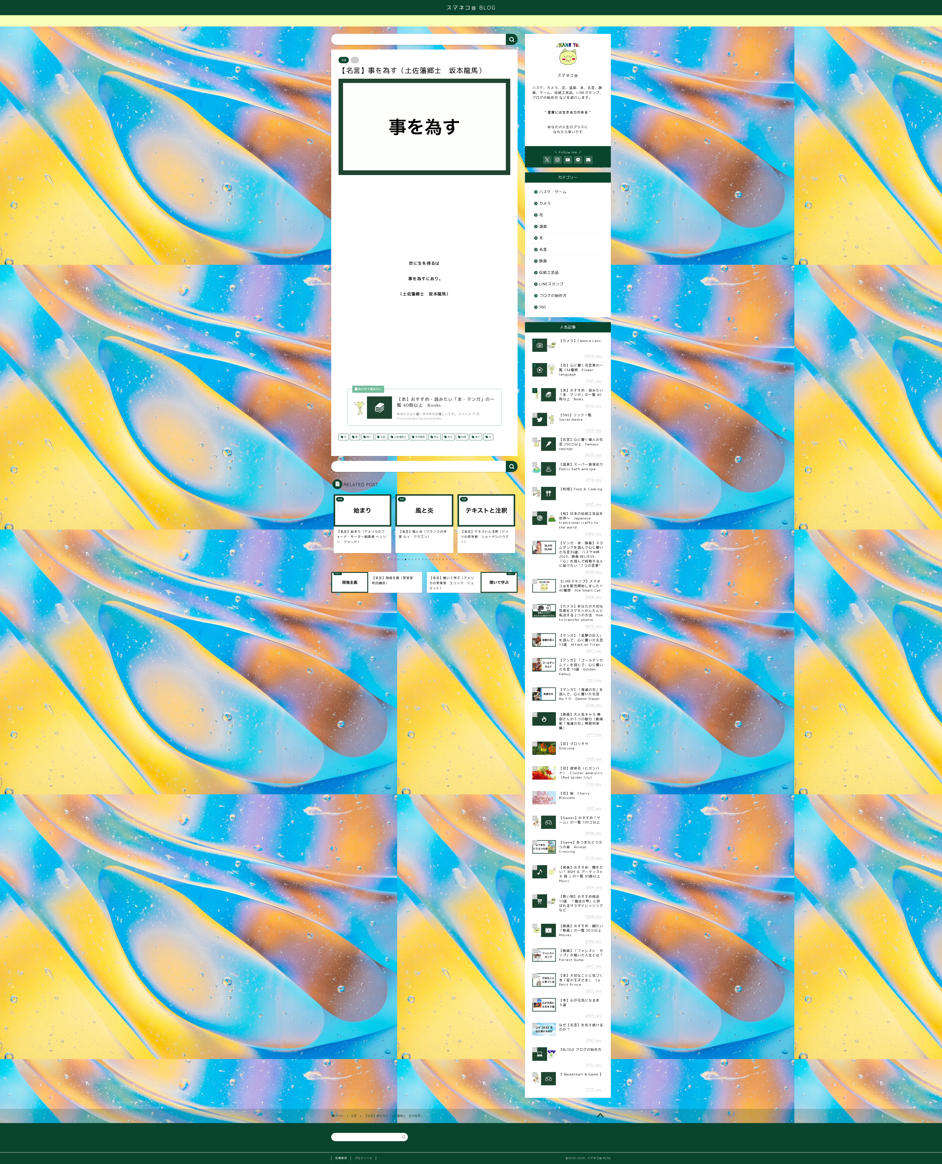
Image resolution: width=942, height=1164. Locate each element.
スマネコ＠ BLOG (471, 7)
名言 (343, 60)
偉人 (368, 437)
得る (436, 437)
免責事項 (341, 1158)
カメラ (545, 203)
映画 (543, 261)
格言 (463, 437)
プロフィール (363, 1158)
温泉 (543, 226)
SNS (542, 307)
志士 (449, 437)
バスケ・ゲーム (553, 191)
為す (477, 437)
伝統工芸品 (549, 272)
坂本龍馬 (419, 437)
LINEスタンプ (551, 284)
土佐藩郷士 (399, 437)
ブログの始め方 (553, 295)
